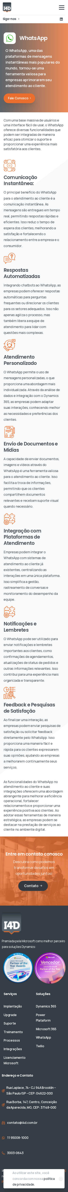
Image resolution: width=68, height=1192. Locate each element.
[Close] (61, 1179)
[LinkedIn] (61, 19)
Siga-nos (10, 19)
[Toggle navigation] (61, 7)
